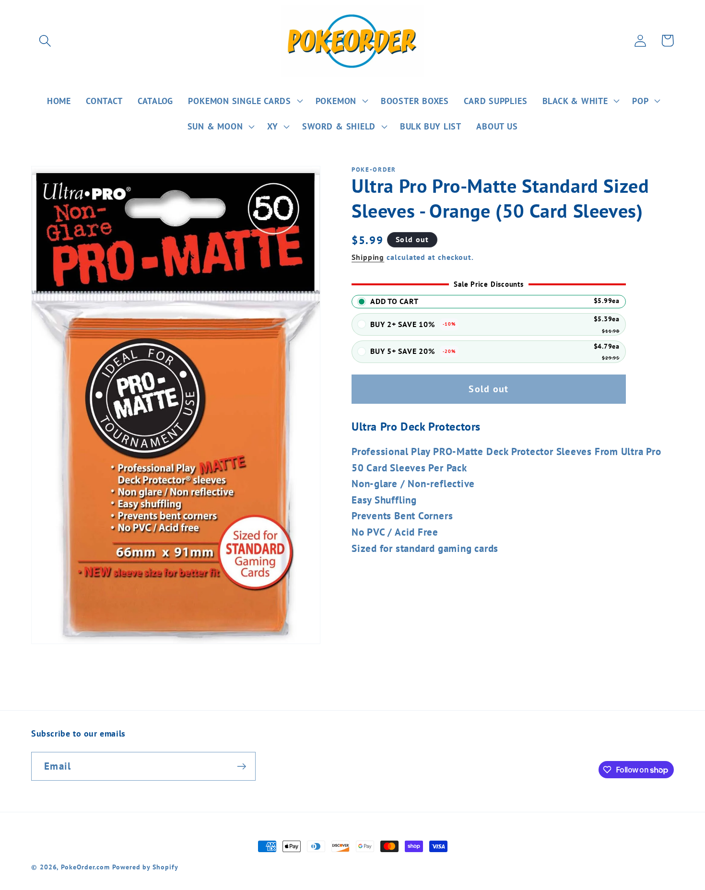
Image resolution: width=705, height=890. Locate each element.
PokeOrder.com (85, 866)
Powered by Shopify (145, 866)
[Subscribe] (241, 766)
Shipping (368, 257)
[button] (45, 40)
